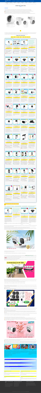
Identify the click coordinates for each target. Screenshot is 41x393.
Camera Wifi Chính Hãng (20, 5)
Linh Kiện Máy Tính (29, 367)
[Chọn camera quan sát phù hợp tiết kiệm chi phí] (35, 2)
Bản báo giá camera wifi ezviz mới (33, 360)
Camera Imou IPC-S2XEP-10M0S (9, 174)
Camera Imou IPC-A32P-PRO (24, 174)
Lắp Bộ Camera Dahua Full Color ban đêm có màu (9, 367)
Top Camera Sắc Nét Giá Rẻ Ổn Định (8, 360)
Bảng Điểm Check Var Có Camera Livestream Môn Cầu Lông (32, 350)
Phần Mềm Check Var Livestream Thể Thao (16, 349)
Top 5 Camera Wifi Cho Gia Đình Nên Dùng (21, 360)
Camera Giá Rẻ (27, 391)
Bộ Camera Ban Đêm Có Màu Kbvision (17, 367)
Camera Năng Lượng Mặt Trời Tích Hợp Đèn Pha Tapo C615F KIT (24, 141)
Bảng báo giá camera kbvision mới (11, 361)
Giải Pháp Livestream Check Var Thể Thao (24, 349)
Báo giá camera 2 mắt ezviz (17, 361)
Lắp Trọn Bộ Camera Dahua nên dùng (24, 367)
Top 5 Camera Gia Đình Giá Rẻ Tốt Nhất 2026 (9, 376)
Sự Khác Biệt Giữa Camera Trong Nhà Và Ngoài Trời (27, 376)
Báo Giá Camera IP (6, 361)
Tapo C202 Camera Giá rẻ (24, 190)
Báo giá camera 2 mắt (27, 360)
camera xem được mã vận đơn (14, 360)
